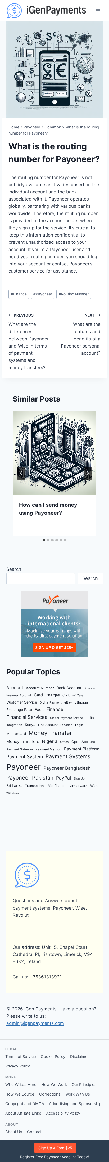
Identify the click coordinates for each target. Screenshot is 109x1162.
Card (38, 695)
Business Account (18, 695)
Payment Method (48, 749)
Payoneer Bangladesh (66, 768)
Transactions (35, 786)
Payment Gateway (19, 749)
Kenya (30, 725)
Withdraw (12, 793)
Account (14, 687)
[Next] (88, 473)
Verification (57, 785)
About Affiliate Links (23, 1113)
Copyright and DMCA (24, 1103)
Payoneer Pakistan (29, 777)
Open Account (83, 742)
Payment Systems (68, 756)
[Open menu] (98, 10)
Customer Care (72, 695)
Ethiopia (81, 702)
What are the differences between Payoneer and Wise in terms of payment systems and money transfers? (28, 341)
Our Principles (84, 1084)
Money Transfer (50, 732)
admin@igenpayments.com (35, 1023)
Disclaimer (79, 1056)
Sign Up (79, 778)
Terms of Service (20, 1056)
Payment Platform (81, 748)
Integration (14, 725)
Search (13, 569)
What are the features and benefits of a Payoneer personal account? (81, 334)
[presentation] (54, 453)
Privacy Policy (17, 1066)
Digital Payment (51, 702)
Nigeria (49, 741)
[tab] (44, 540)
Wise (94, 785)
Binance (89, 688)
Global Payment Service (66, 718)
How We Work (54, 1084)
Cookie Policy (53, 1056)
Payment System (24, 756)
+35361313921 (46, 977)
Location (66, 725)
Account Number (40, 688)
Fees (39, 709)
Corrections (50, 1094)
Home (13, 127)
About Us (13, 1131)
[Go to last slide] (21, 473)
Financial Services (26, 717)
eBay (68, 702)
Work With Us (77, 1094)
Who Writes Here (21, 1084)
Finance (19, 294)
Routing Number (74, 294)
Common (52, 127)
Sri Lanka (14, 785)
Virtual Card (78, 786)
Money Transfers (22, 741)
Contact (34, 1131)
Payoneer (32, 127)
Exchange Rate (19, 709)
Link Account (48, 725)
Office (64, 742)
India (89, 717)
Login (79, 725)
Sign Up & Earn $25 (55, 1148)
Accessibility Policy (63, 1113)
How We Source (19, 1094)
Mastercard (16, 734)
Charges (53, 695)
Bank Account (69, 687)
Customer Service (21, 702)
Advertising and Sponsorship (75, 1103)
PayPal (63, 778)
